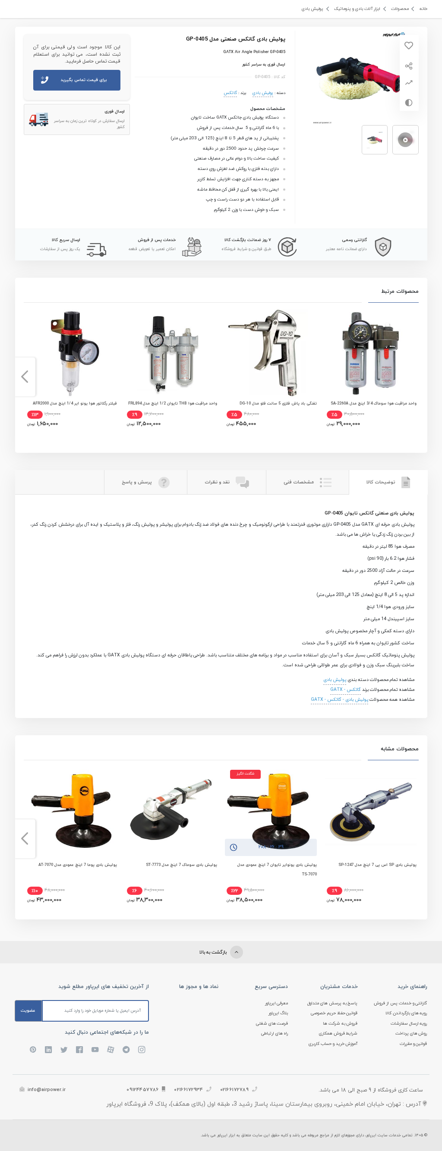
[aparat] (110, 1049)
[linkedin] (48, 1049)
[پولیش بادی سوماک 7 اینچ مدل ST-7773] (171, 810)
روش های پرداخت (411, 1033)
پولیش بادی (312, 9)
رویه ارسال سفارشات (409, 1023)
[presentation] (417, 377)
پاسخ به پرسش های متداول (332, 1003)
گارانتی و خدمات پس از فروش (400, 1003)
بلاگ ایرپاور (278, 1013)
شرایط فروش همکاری (338, 1033)
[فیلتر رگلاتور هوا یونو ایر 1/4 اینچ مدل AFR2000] (71, 352)
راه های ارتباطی (274, 1033)
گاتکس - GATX (345, 690)
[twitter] (64, 1049)
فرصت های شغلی (272, 1023)
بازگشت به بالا (213, 952)
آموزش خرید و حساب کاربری (333, 1044)
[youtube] (95, 1049)
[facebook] (79, 1049)
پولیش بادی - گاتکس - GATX (339, 699)
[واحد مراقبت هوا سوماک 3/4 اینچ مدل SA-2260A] (371, 352)
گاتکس (230, 93)
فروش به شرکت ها (340, 1023)
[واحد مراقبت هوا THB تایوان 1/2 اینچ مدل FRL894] (171, 352)
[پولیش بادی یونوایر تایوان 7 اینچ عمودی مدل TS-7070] (270, 810)
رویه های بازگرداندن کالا (406, 1013)
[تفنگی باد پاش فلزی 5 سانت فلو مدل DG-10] (270, 352)
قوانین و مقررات (413, 1044)
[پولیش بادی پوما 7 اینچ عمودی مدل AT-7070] (71, 810)
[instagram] (141, 1049)
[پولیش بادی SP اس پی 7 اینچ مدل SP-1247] (371, 810)
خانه (423, 9)
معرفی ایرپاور (276, 1003)
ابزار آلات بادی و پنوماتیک (357, 9)
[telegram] (126, 1049)
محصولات (400, 9)
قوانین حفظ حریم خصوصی (334, 1013)
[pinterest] (32, 1049)
